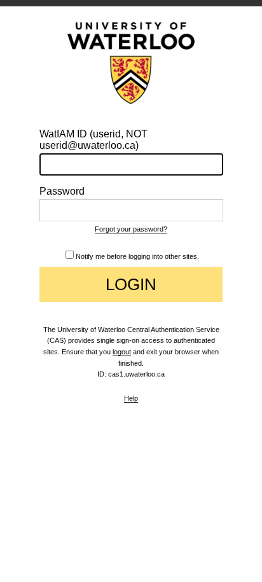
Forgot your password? (131, 229)
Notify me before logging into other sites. (137, 256)
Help (131, 398)
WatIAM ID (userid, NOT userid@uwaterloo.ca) (93, 139)
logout (122, 352)
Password (62, 191)
